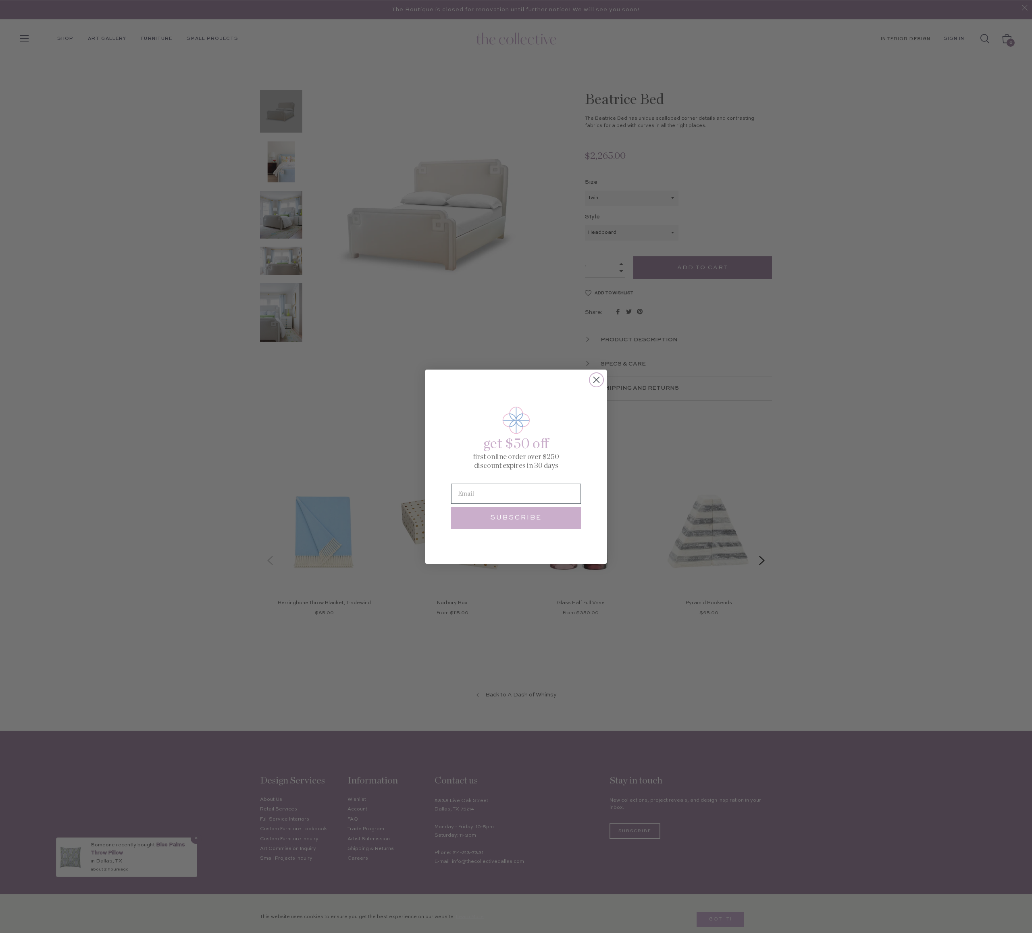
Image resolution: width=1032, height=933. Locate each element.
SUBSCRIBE (516, 518)
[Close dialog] (596, 380)
